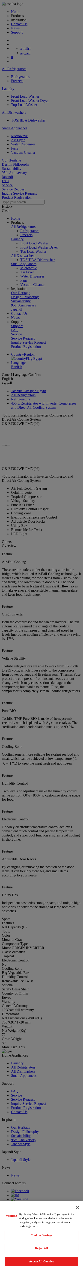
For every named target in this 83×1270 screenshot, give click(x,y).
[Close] (77, 1208)
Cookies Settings (41, 1235)
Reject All (41, 1248)
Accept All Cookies (41, 1261)
